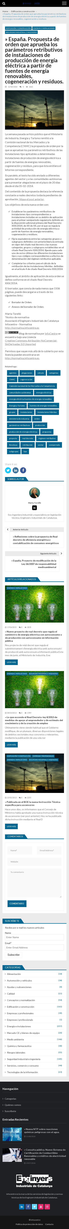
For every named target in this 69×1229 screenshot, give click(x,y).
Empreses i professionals (20, 1019)
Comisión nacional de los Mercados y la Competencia (32, 386)
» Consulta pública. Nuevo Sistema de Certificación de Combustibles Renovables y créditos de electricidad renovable (45, 1154)
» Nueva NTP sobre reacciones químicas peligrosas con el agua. (41, 1130)
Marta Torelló (34, 503)
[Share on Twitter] (8, 470)
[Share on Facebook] (23, 470)
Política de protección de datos (29, 1224)
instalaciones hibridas (47, 412)
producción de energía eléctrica (23, 432)
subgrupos (13, 451)
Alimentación (14, 974)
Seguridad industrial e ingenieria (21, 32)
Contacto (49, 1224)
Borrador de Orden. (22, 302)
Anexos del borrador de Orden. (28, 306)
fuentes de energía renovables (43, 406)
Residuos (13, 445)
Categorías (10, 1098)
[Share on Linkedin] (16, 470)
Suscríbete (10, 1111)
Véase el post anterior (31, 199)
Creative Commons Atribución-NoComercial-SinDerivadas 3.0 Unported (31, 342)
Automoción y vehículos (19, 980)
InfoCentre (51, 333)
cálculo (41, 373)
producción (40, 425)
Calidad (11, 993)
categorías (53, 373)
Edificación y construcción (18, 28)
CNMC (12, 379)
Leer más (11, 662)
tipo (25, 451)
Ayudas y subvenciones (19, 987)
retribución (27, 445)
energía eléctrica (43, 392)
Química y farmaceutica (19, 1046)
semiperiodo (54, 445)
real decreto (27, 438)
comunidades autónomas (20, 392)
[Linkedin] (34, 507)
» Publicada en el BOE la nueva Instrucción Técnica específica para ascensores (32, 803)
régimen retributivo (46, 438)
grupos (12, 412)
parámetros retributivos (19, 425)
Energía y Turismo (17, 406)
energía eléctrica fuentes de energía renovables (30, 399)
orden (37, 419)
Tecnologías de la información (22, 1072)
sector (41, 445)
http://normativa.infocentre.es (22, 327)
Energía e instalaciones (44, 28)
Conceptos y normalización (21, 1000)
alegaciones (27, 373)
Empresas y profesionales (43, 756)
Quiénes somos (13, 1104)
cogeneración (26, 379)
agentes (12, 373)
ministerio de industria (19, 419)
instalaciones (26, 412)
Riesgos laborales (16, 1052)
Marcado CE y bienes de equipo (23, 1032)
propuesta (46, 432)
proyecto (13, 438)
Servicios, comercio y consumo (23, 1065)
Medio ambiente (15, 1039)
